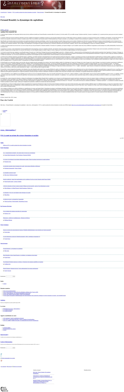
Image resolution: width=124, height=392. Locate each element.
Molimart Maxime (8, 220)
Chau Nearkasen (19, 155)
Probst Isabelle (15, 201)
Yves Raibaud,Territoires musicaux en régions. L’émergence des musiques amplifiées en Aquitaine (23, 261)
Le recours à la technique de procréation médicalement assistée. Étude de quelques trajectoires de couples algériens (26, 159)
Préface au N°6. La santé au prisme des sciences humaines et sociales (17, 145)
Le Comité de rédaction (8, 309)
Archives (3, 300)
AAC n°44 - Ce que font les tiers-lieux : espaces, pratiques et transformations (18, 319)
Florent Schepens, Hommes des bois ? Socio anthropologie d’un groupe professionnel (20, 268)
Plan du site (9, 366)
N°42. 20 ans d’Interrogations (9, 290)
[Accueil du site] (33, 9)
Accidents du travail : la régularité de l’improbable (13, 199)
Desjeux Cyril (7, 213)
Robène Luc (29, 188)
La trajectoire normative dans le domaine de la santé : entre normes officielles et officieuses (21, 166)
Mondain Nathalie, (37, 380)
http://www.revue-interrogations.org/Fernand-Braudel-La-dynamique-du (86, 105)
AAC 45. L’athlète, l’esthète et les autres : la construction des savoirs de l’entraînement (20, 320)
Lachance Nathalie (17, 181)
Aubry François (8, 270)
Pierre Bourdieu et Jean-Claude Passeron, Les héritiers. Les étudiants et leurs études (20, 255)
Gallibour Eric (7, 264)
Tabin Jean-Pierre (8, 201)
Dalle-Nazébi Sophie (9, 181)
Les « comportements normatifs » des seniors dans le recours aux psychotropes (19, 152)
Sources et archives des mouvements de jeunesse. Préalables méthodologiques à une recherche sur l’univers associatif (27, 230)
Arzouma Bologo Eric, (46, 380)
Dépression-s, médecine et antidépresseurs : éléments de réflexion (16, 217)
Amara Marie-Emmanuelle (10, 155)
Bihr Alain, (35, 372)
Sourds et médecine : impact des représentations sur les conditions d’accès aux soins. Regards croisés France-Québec (27, 179)
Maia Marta (7, 194)
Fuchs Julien (7, 232)
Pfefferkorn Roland (13, 175)
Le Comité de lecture (7, 311)
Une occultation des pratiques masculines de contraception (15, 211)
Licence (4, 330)
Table (2, 142)
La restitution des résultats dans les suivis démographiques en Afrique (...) (42, 381)
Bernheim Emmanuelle (9, 168)
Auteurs (4, 283)
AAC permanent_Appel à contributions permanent (13, 318)
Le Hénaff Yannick (15, 188)
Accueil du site (4, 12)
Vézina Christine (18, 168)
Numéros (9, 12)
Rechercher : (3, 276)
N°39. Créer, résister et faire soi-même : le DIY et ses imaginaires (16, 294)
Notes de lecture (40, 12)
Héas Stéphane (8, 188)
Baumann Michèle (27, 155)
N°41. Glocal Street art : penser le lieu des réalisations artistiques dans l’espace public (20, 292)
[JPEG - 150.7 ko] (4, 29)
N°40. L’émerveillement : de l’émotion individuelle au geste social (16, 293)
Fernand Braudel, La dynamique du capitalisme (12, 248)
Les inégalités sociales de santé (9, 172)
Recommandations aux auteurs (9, 328)
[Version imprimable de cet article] (8, 358)
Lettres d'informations (6, 342)
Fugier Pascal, (36, 375)
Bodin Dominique (23, 188)
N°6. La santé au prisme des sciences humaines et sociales (24, 12)
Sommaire (5, 110)
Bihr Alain (3, 16)
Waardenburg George (23, 201)
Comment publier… (7, 327)
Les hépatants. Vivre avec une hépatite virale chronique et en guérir (16, 192)
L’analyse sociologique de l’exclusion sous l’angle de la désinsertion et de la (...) (42, 377)
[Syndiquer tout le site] (16, 366)
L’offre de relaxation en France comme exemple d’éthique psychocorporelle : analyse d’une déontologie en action (26, 186)
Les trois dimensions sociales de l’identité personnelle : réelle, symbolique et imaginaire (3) (21, 236)
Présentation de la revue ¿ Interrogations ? (11, 308)
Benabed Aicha (8, 161)
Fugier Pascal (7, 238)
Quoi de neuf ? (4, 334)
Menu (4, 111)
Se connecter (3, 366)
